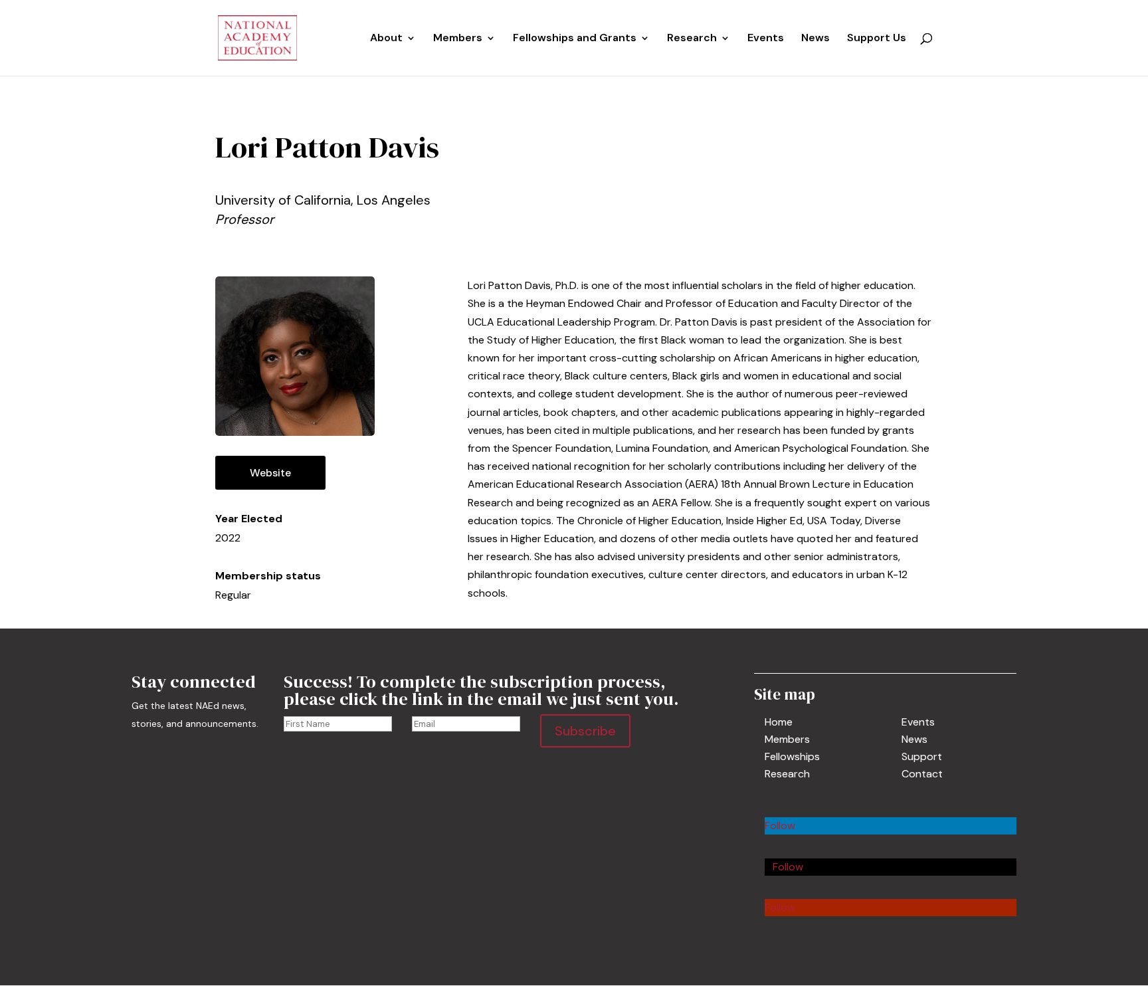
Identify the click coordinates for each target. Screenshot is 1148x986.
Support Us (876, 39)
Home (779, 722)
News (815, 39)
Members (457, 39)
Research (787, 774)
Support (922, 756)
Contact (922, 774)
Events (765, 39)
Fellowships (792, 756)
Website (270, 473)
